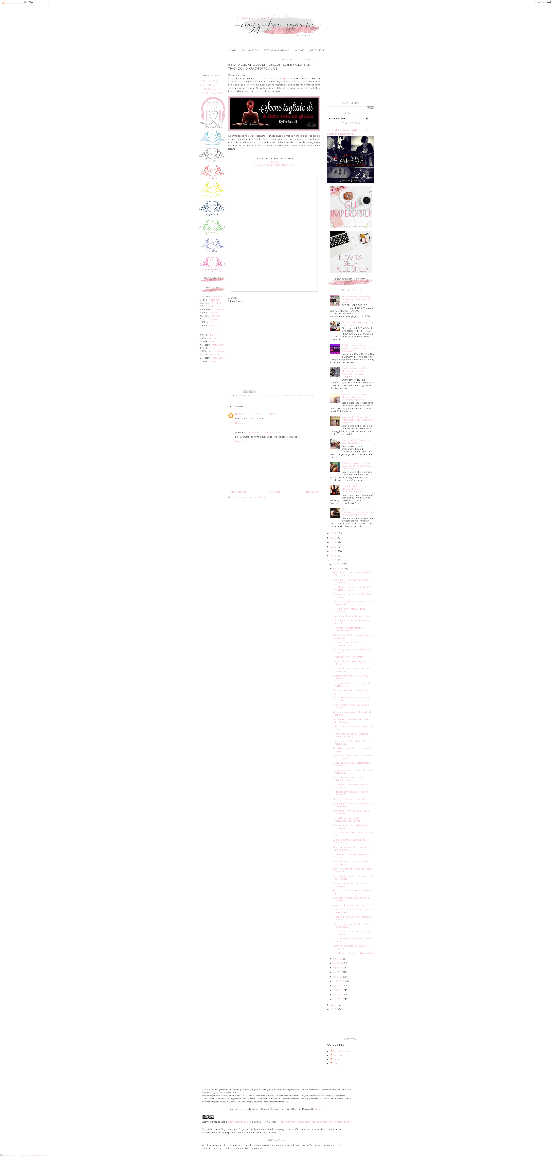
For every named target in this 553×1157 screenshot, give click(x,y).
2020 (333, 537)
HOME (232, 50)
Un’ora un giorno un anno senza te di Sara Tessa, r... (351, 841)
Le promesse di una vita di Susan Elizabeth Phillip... (349, 778)
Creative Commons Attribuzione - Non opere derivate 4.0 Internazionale (314, 1121)
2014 (333, 1004)
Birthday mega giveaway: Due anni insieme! (357, 323)
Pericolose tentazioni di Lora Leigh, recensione (350, 793)
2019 (333, 542)
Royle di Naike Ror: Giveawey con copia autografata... (353, 877)
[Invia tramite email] (243, 391)
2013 (333, 1009)
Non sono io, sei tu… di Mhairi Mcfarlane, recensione (353, 771)
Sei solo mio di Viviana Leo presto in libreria (351, 691)
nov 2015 (338, 568)
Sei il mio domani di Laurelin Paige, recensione (350, 826)
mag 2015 (338, 981)
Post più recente (237, 491)
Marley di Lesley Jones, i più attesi (350, 799)
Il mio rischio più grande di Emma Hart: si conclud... (353, 713)
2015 (333, 560)
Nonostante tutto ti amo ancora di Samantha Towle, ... (350, 735)
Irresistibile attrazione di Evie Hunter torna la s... (351, 699)
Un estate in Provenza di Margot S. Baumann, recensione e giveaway (354, 397)
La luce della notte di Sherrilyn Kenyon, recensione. (352, 911)
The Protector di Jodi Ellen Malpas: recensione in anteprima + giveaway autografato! (355, 372)
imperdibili (317, 50)
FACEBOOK (208, 88)
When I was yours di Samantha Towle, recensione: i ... (352, 603)
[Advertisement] (274, 365)
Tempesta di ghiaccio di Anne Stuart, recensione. (351, 884)
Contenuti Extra (245, 395)
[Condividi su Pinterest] (254, 391)
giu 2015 (338, 976)
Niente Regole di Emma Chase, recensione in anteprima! (348, 819)
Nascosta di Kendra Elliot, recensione (352, 615)
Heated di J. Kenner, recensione (349, 656)
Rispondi (239, 422)
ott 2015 (338, 958)
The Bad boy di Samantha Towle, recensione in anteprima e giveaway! (357, 348)
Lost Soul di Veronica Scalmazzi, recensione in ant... (349, 643)
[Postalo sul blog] (245, 391)
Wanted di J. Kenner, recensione (349, 905)
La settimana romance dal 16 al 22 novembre (351, 786)
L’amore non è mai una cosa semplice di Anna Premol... (353, 757)
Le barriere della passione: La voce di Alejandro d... (351, 684)
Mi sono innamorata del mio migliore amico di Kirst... (351, 848)
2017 (333, 551)
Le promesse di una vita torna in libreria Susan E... (353, 834)
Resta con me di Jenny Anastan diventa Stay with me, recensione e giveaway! (358, 512)
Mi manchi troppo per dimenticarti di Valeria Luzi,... (351, 899)
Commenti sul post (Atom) (251, 497)
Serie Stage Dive (305, 395)
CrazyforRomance (342, 1051)
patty (335, 1063)
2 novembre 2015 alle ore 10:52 (259, 414)
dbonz (336, 1059)
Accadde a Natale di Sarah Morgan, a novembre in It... (352, 918)
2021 (333, 533)
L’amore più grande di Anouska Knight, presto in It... (352, 870)
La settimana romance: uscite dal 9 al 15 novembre (353, 855)
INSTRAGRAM (210, 80)
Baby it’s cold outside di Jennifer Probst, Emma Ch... (353, 574)
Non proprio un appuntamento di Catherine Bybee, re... (349, 629)
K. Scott (257, 395)
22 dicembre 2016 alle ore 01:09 (263, 432)
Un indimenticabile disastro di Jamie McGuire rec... (351, 863)
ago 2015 (338, 967)
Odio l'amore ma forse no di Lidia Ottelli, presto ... (353, 728)
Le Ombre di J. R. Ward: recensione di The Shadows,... (351, 720)
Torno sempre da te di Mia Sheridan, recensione (351, 812)
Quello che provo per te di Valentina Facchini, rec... (351, 925)
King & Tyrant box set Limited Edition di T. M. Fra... (353, 622)
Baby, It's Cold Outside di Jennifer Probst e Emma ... (353, 892)
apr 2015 (338, 985)
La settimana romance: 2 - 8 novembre (353, 953)
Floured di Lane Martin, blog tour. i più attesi (356, 441)
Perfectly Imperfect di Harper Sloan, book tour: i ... (351, 706)
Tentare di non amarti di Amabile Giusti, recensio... (353, 595)
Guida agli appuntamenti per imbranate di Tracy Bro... (352, 805)
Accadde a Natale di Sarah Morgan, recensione (351, 670)
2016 (333, 555)
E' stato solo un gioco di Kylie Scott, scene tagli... (351, 947)
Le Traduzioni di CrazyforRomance (279, 395)
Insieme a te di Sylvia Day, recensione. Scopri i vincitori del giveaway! (357, 420)
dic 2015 (338, 564)
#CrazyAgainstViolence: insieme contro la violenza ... (353, 636)
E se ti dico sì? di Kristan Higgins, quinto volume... (353, 940)
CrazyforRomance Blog (239, 1121)
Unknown (338, 1055)
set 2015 (338, 963)
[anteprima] (351, 227)
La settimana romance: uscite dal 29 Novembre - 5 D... (351, 588)
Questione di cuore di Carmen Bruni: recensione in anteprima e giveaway (357, 466)
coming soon (250, 50)
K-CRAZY (300, 50)
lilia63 (238, 414)
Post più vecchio (311, 491)
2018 (333, 546)
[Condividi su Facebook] (251, 391)
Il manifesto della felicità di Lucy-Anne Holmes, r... (352, 749)
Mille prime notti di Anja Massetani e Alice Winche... (351, 581)
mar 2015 (338, 990)
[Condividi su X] (248, 391)
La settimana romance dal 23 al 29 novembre (351, 677)
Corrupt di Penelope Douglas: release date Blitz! (352, 764)
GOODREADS (209, 84)
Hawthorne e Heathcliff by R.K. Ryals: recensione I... (352, 742)
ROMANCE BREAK (212, 92)
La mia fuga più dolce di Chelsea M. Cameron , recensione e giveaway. (354, 489)
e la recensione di (274, 164)
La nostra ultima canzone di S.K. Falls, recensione (352, 932)
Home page (274, 491)
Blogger (319, 1108)
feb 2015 (338, 994)
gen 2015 (338, 999)
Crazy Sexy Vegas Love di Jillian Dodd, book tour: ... (352, 651)
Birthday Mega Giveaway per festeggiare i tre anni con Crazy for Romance (358, 299)
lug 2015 (338, 972)
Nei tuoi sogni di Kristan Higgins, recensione (349, 610)
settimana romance (276, 50)
